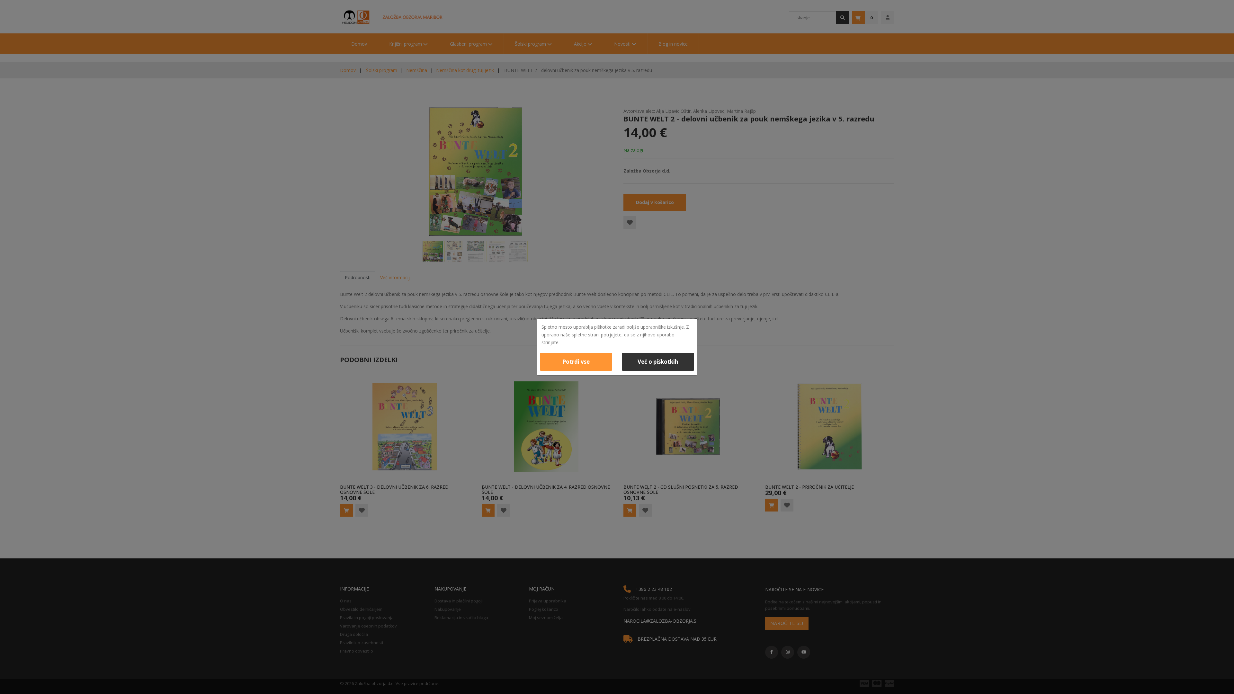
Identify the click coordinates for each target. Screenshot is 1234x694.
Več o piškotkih (658, 361)
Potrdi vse (576, 361)
